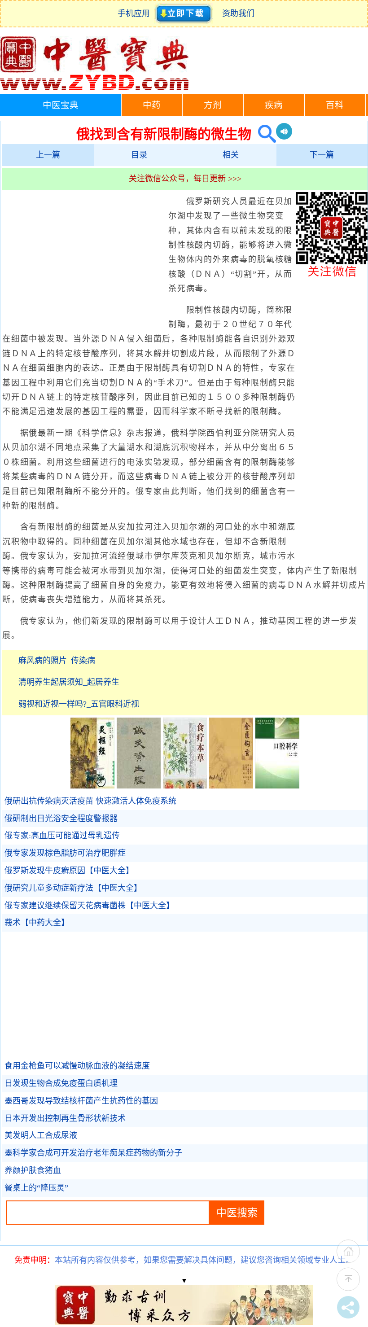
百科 (335, 105)
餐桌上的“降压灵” (36, 1187)
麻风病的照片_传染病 (56, 660)
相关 (231, 154)
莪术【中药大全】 (36, 922)
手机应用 (136, 13)
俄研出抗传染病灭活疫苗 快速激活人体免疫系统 (90, 801)
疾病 (274, 105)
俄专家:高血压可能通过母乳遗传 (62, 835)
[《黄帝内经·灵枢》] (92, 785)
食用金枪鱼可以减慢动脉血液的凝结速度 (77, 1065)
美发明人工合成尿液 (40, 1135)
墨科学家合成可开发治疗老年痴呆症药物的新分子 (93, 1152)
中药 (152, 105)
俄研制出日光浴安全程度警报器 (61, 818)
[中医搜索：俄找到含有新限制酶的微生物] (263, 134)
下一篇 (322, 154)
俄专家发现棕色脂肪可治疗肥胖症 (65, 853)
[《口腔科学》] (277, 785)
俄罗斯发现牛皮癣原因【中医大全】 (69, 870)
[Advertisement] (83, 259)
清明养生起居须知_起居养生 (68, 682)
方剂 (213, 105)
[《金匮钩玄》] (231, 785)
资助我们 (238, 13)
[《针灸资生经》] (139, 785)
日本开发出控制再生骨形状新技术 (65, 1118)
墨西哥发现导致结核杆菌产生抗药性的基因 (81, 1100)
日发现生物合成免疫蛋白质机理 (61, 1083)
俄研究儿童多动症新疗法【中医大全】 (73, 888)
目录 (139, 154)
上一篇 (48, 154)
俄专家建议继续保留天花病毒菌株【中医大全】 (89, 905)
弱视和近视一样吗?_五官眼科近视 (78, 704)
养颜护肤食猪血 (32, 1170)
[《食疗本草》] (185, 785)
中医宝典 (61, 105)
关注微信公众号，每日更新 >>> (185, 178)
